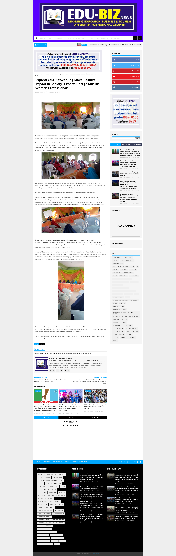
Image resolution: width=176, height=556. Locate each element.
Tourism (123, 337)
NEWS (127, 297)
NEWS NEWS (134, 300)
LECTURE (116, 282)
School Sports (132, 328)
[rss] (132, 462)
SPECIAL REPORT (119, 334)
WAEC (115, 340)
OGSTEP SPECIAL (118, 306)
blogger (46, 417)
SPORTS (115, 337)
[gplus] (122, 462)
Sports (129, 334)
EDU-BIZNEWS (45, 38)
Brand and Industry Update (123, 266)
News (69, 44)
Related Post (39, 387)
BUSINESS (133, 269)
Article (116, 260)
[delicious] (140, 462)
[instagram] (138, 462)
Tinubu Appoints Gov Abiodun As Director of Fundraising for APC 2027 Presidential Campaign (70, 407)
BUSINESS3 (116, 273)
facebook (94, 417)
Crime (115, 276)
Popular (126, 144)
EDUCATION (134, 276)
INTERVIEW (128, 279)
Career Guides (116, 38)
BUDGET (115, 269)
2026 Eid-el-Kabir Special (122, 257)
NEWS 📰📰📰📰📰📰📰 (120, 300)
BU (137, 266)
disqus (70, 417)
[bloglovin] (127, 462)
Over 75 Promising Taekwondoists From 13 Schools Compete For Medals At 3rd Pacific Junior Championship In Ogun (126, 477)
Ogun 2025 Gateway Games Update (126, 316)
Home (37, 74)
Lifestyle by (117, 285)
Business (58, 38)
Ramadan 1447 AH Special (122, 325)
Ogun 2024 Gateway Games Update (123, 313)
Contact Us (57, 462)
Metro (132, 291)
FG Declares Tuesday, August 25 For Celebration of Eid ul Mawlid (95, 407)
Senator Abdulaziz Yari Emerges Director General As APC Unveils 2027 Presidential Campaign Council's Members (108, 45)
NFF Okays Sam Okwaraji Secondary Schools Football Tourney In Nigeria (126, 508)
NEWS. (115, 303)
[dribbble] (130, 462)
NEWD (115, 297)
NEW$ (136, 294)
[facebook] (117, 462)
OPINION (124, 319)
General (90, 38)
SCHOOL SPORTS (118, 331)
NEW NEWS (128, 294)
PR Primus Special (119, 322)
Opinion (116, 319)
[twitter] (119, 462)
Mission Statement (79, 462)
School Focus (118, 328)
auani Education (127, 260)
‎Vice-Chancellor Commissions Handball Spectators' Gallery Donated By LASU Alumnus (126, 499)
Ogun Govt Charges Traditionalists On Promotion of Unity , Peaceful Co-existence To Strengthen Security (130, 197)
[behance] (135, 462)
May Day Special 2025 (120, 288)
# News (42, 344)
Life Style (125, 282)
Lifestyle (80, 38)
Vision (67, 462)
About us (46, 462)
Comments (136, 144)
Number (122, 303)
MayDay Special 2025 (120, 291)
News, (58, 92)
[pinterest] (125, 462)
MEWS (115, 294)
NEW (120, 294)
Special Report (133, 331)
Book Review (102, 38)
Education (69, 38)
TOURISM (132, 337)
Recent (115, 144)
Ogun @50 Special (119, 309)
